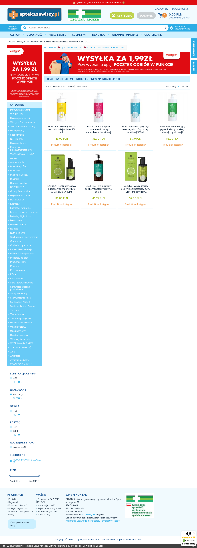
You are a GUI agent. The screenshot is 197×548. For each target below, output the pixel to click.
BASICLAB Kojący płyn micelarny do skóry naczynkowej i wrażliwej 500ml (98, 131)
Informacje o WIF (46, 505)
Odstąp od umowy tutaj (19, 524)
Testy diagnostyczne (20, 318)
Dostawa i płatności (18, 505)
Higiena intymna (18, 143)
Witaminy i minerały (125, 34)
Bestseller (82, 86)
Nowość (72, 86)
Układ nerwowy (18, 331)
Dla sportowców (18, 183)
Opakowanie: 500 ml (70, 47)
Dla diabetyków (18, 166)
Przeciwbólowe (18, 270)
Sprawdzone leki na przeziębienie (20, 288)
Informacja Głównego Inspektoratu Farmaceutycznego (93, 520)
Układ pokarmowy (19, 335)
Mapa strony (44, 514)
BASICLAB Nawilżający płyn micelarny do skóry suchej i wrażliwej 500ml (135, 129)
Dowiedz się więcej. (93, 545)
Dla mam (14, 179)
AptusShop (108, 539)
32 (179, 86)
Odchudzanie (153, 34)
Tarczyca (14, 310)
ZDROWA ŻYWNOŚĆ (20, 347)
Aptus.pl (137, 539)
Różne (13, 274)
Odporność (34, 34)
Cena (63, 86)
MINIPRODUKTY (18, 224)
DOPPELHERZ (17, 187)
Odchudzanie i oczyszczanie (24, 237)
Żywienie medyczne (20, 360)
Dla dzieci (98, 34)
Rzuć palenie (16, 278)
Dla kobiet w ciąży (19, 174)
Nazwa (56, 86)
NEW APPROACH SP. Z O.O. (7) (27, 461)
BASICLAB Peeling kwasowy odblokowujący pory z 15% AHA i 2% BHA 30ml (61, 188)
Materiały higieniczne (20, 216)
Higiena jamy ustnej (20, 118)
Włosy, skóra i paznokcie (22, 122)
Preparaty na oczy (19, 257)
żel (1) (15, 431)
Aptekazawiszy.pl (16, 41)
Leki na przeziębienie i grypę (24, 212)
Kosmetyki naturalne (20, 208)
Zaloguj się (161, 8)
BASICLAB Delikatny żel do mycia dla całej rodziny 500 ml (62, 129)
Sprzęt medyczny (18, 293)
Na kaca (14, 228)
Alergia (15, 34)
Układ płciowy (17, 130)
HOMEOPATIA (17, 199)
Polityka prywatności (18, 508)
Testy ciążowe (17, 314)
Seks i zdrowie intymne (21, 282)
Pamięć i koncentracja (21, 249)
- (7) (15, 378)
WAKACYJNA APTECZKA (22, 154)
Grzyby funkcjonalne (20, 191)
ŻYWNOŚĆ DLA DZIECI (21, 364)
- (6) (15, 427)
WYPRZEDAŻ (16, 114)
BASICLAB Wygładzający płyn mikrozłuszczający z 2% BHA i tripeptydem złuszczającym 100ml (135, 190)
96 (187, 86)
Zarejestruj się (180, 8)
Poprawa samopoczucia (22, 253)
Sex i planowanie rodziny (22, 126)
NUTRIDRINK (16, 139)
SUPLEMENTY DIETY (20, 302)
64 (183, 86)
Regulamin (13, 502)
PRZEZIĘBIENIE (57, 34)
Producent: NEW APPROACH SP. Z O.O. (106, 47)
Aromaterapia (17, 162)
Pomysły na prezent (20, 110)
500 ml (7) (18, 394)
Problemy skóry (18, 262)
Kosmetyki (79, 34)
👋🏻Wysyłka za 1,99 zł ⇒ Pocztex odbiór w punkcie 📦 (98, 2)
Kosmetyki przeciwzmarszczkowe (21, 148)
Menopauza (16, 220)
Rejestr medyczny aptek (49, 508)
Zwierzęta (15, 355)
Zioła (12, 351)
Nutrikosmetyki (17, 232)
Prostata (14, 266)
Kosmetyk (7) (19, 447)
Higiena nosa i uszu (20, 195)
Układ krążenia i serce (21, 322)
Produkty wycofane (47, 511)
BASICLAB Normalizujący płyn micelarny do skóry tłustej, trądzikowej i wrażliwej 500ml (172, 131)
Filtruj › (17, 382)
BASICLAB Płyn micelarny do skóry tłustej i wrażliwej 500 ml (98, 188)
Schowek (146, 15)
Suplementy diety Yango (22, 306)
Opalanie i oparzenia (20, 245)
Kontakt (12, 499)
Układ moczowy (18, 326)
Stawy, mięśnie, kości (20, 297)
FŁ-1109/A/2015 (89, 514)
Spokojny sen (17, 134)
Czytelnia (124, 15)
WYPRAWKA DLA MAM (21, 343)
